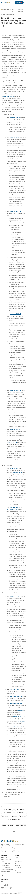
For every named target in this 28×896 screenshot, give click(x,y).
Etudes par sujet (7, 888)
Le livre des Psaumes (7, 15)
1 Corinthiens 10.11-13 (16, 726)
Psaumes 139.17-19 (15, 390)
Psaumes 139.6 (14, 137)
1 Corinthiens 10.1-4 (15, 689)
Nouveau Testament (6, 884)
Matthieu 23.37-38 (15, 596)
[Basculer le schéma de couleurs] (20, 893)
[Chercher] (13, 2)
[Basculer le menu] (25, 2)
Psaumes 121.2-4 (12, 442)
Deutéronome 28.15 (13, 509)
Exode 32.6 (20, 710)
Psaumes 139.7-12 (15, 211)
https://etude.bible (8, 96)
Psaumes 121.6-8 (15, 429)
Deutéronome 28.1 (15, 507)
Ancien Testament (8, 882)
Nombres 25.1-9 (18, 717)
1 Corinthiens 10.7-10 (16, 703)
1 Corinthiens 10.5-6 (16, 696)
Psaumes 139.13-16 (15, 314)
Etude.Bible (14, 893)
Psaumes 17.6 (14, 468)
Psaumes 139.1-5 (15, 118)
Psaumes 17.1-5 (17, 473)
